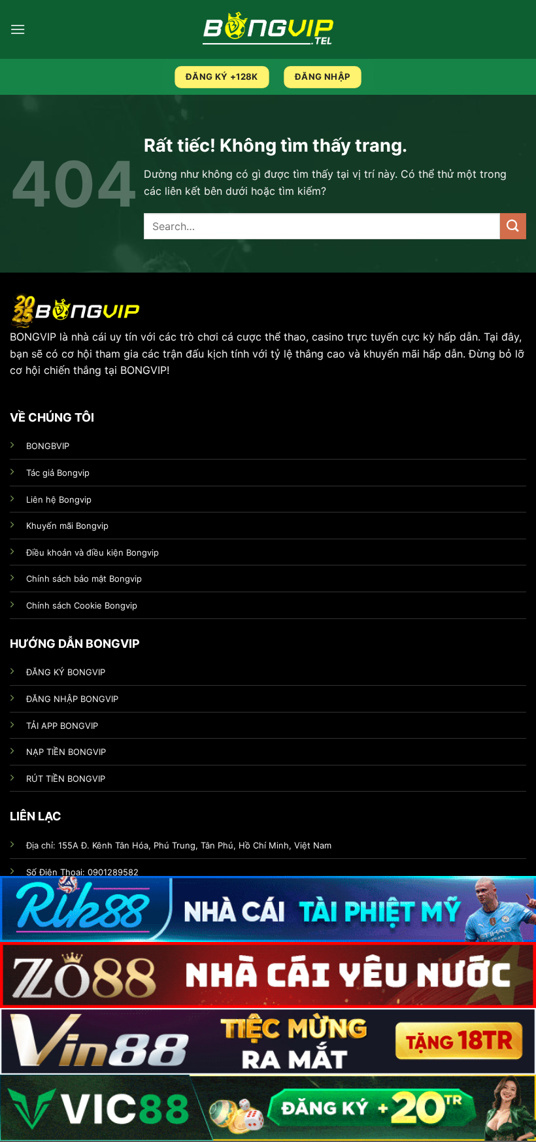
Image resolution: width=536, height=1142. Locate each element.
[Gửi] (513, 226)
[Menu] (17, 29)
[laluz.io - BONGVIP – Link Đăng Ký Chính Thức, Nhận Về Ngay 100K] (268, 29)
